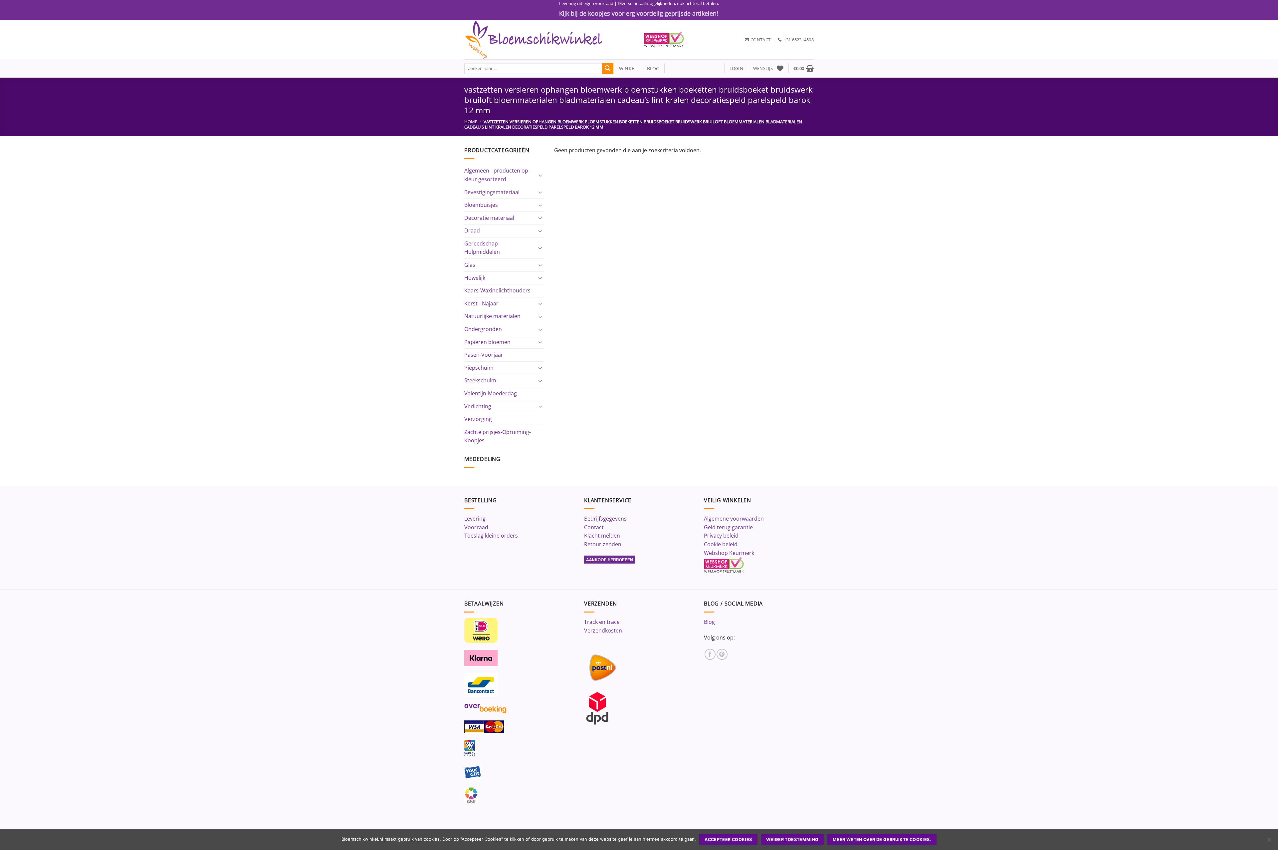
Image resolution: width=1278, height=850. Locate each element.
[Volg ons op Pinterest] (722, 654)
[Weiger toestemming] (1269, 841)
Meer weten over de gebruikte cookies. (882, 839)
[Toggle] (540, 175)
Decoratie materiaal (489, 217)
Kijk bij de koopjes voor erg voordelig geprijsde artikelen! (638, 13)
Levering (475, 518)
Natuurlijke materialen (492, 316)
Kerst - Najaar (481, 303)
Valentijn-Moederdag (490, 393)
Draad (472, 230)
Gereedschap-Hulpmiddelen (482, 248)
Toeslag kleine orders (491, 535)
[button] (736, 68)
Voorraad (476, 527)
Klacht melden (602, 535)
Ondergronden (483, 329)
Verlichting (477, 406)
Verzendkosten (603, 630)
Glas (469, 264)
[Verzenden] (607, 68)
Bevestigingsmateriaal (492, 192)
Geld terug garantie (728, 527)
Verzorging (478, 419)
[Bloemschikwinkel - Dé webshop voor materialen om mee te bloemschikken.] (549, 39)
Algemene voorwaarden (734, 518)
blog (653, 68)
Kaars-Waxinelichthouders (497, 290)
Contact (594, 527)
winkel (625, 68)
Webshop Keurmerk (729, 553)
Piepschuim (479, 367)
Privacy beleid (721, 535)
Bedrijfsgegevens (605, 518)
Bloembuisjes (481, 205)
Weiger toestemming (792, 839)
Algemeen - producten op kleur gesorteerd (496, 175)
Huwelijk (474, 277)
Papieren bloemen (487, 342)
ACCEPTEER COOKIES (728, 839)
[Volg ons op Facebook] (710, 654)
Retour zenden (602, 544)
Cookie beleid (721, 544)
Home (470, 122)
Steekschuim (480, 380)
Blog (709, 622)
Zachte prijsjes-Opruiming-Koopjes (497, 436)
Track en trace (602, 622)
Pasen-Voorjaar (483, 354)
